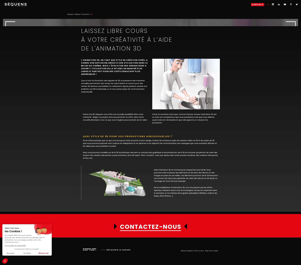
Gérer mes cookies (211, 251)
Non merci (10, 253)
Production (85, 14)
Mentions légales (187, 251)
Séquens (70, 14)
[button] (5, 261)
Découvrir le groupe (119, 250)
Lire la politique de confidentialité (15, 245)
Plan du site (198, 251)
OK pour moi (43, 253)
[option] (117, 182)
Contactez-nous (150, 227)
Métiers (77, 14)
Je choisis (27, 253)
